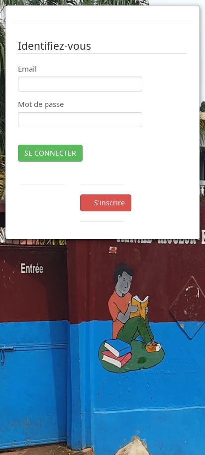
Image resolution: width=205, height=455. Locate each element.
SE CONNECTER (50, 153)
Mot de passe (41, 104)
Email (27, 69)
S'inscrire (108, 202)
